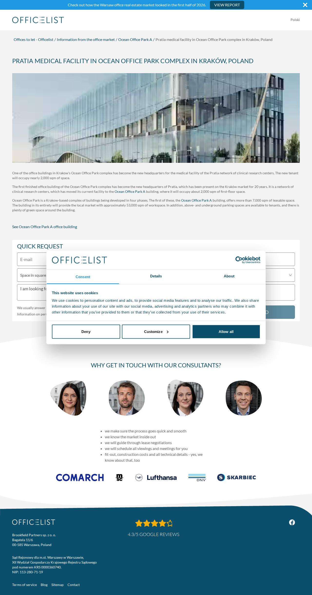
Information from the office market (86, 39)
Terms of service (24, 585)
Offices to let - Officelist (33, 39)
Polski (295, 20)
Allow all (226, 331)
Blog (44, 585)
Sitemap (57, 585)
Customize (153, 331)
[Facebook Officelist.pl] (292, 522)
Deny (85, 331)
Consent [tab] (83, 277)
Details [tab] (156, 276)
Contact (74, 585)
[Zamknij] (305, 5)
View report (227, 4)
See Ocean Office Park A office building (44, 226)
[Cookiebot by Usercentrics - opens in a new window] (239, 259)
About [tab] (229, 276)
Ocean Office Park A (135, 39)
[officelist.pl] (33, 522)
